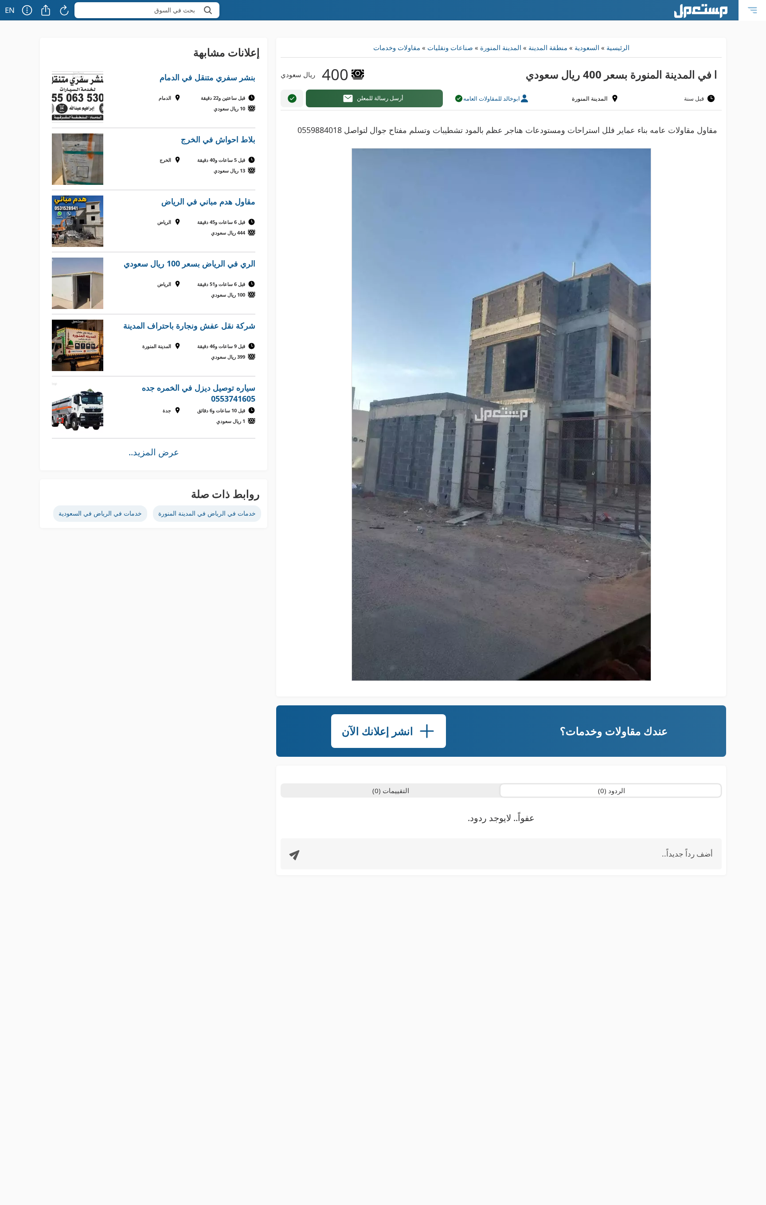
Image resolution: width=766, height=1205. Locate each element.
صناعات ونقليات (450, 47)
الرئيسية (617, 47)
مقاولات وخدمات (396, 47)
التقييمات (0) (390, 790)
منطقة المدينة (547, 47)
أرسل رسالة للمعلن (380, 98)
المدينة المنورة (500, 47)
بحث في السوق (174, 10)
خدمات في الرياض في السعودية (100, 513)
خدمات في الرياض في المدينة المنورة (207, 513)
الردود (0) (611, 790)
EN (10, 10)
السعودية (586, 47)
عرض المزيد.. (154, 452)
